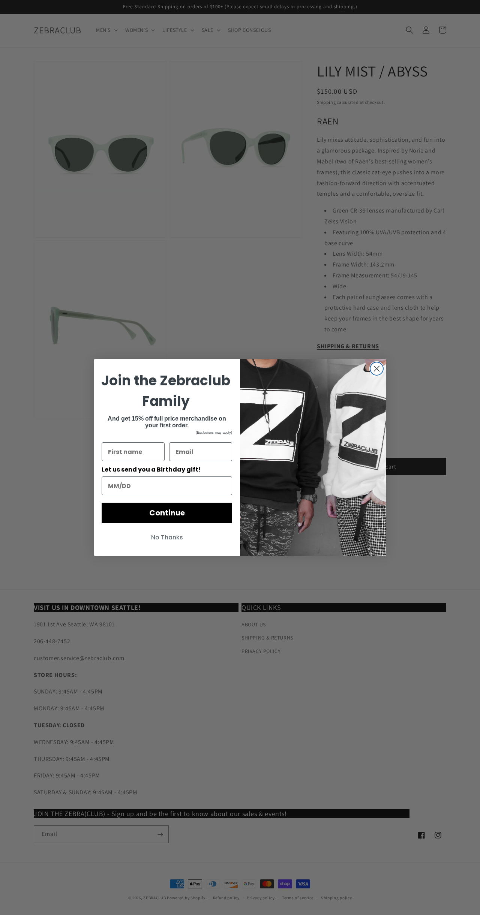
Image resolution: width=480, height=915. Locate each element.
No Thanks (167, 537)
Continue (167, 513)
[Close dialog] (376, 368)
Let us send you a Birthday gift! (151, 469)
